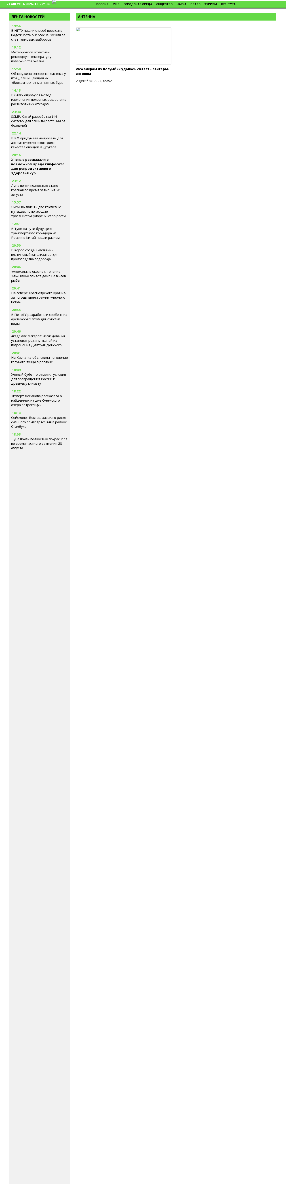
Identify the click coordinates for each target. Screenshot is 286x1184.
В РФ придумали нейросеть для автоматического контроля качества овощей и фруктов (37, 142)
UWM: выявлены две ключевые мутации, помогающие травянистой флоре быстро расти (38, 211)
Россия (102, 4)
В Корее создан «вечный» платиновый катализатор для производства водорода (34, 254)
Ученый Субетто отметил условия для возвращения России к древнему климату (38, 379)
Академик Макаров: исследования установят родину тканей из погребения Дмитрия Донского (38, 340)
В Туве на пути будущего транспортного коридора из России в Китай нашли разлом (35, 233)
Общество (164, 4)
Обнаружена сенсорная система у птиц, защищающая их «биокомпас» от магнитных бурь (38, 78)
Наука (181, 4)
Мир (116, 4)
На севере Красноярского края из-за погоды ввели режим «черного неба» (39, 297)
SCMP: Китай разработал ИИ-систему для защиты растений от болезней (38, 121)
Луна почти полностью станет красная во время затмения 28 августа (35, 190)
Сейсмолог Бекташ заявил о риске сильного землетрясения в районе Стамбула (39, 422)
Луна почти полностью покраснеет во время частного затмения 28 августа (39, 443)
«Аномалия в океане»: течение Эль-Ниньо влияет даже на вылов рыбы (38, 276)
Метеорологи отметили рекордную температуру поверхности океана (31, 56)
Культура (228, 4)
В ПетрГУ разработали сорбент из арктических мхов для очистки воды (39, 319)
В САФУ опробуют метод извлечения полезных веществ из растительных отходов (38, 99)
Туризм (210, 4)
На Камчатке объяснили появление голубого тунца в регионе (39, 359)
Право (195, 4)
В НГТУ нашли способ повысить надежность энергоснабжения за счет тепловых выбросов (38, 35)
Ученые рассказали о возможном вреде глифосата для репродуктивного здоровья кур (37, 166)
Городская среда (138, 4)
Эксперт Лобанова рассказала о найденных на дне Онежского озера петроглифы (36, 400)
